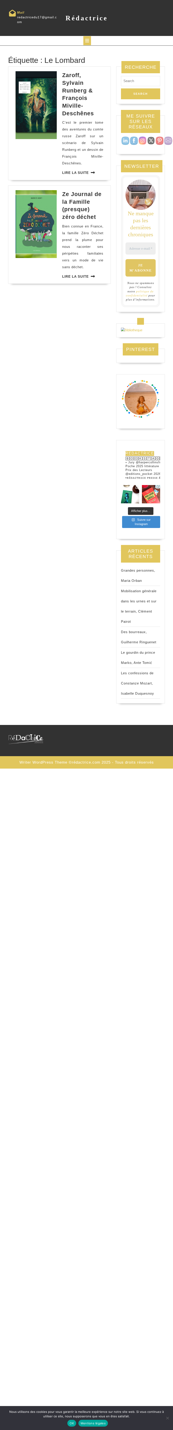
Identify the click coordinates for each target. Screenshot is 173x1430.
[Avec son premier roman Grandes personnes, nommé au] (130, 494)
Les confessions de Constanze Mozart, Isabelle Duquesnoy (137, 683)
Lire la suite (75, 173)
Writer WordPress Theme (43, 762)
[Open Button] (87, 40)
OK (72, 1423)
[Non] (167, 1418)
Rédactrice (87, 18)
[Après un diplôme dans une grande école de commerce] (151, 494)
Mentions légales (93, 1423)
